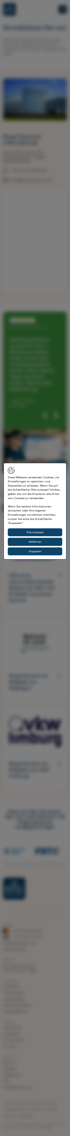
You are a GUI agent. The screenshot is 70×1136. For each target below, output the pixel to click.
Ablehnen (35, 541)
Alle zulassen (35, 532)
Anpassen (35, 551)
